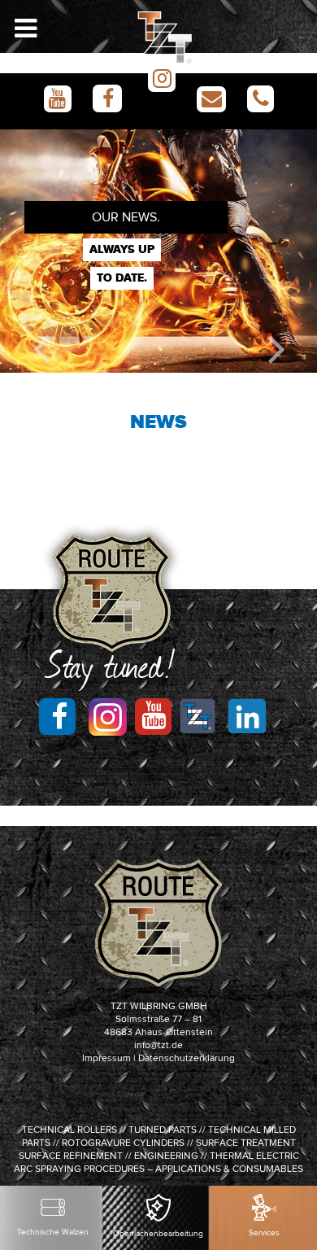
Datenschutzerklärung (186, 1059)
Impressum (106, 1059)
